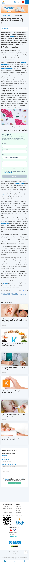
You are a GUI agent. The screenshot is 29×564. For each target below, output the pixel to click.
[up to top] (26, 552)
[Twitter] (25, 290)
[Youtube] (11, 530)
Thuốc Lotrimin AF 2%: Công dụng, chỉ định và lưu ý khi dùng (13, 438)
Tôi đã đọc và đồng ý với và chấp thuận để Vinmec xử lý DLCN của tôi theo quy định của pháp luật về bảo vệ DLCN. (15, 479)
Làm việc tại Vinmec (7, 512)
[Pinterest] (27, 290)
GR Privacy (14, 553)
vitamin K (16, 293)
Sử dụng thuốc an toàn (17, 15)
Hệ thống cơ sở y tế (7, 508)
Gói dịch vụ (18, 508)
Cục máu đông (22, 294)
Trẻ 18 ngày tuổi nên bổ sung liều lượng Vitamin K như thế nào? (13, 391)
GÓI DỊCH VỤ (14, 282)
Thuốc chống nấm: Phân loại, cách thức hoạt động (13, 368)
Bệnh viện (4, 154)
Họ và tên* (4, 455)
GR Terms (14, 554)
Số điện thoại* (5, 459)
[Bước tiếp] (13, 536)
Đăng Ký (14, 176)
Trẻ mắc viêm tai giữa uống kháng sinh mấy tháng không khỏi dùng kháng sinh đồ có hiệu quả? (14, 320)
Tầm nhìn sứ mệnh (7, 506)
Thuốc (8, 15)
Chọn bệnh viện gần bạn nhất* (9, 464)
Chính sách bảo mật (8, 172)
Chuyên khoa (19, 506)
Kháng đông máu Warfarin (7, 293)
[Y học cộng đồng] (13, 534)
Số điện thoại (5, 149)
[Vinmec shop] (20, 521)
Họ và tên (4, 143)
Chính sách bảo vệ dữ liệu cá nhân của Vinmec (14, 551)
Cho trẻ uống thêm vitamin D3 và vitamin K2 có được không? (14, 415)
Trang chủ (3, 15)
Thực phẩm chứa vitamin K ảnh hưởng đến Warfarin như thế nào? (14, 344)
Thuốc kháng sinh (5, 294)
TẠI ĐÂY (5, 284)
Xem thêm (4, 325)
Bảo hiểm (18, 510)
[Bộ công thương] (14, 542)
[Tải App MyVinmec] (7, 521)
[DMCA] (14, 546)
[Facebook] (23, 290)
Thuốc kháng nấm (14, 294)
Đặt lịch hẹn (18, 512)
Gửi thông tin (14, 483)
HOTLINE (3, 282)
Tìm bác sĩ (5, 510)
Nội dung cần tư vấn (6, 160)
